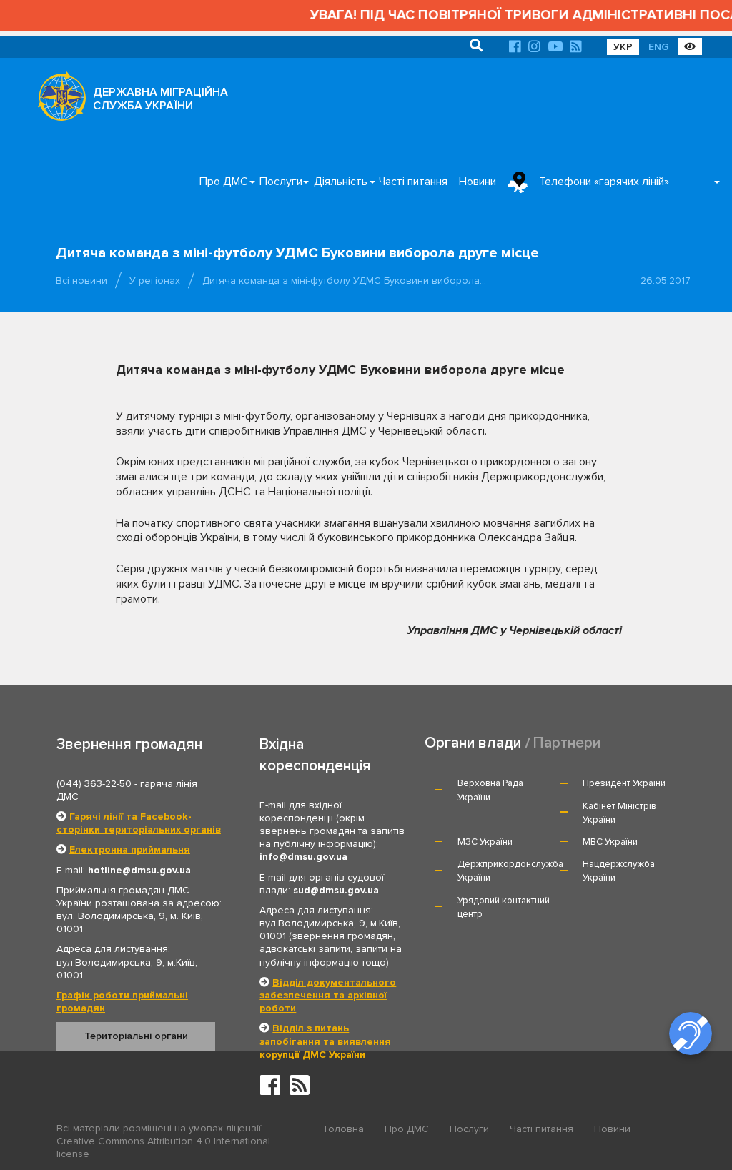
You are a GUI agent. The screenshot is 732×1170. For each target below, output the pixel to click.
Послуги (280, 181)
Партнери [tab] (566, 743)
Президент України (624, 783)
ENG (658, 47)
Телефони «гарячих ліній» (604, 181)
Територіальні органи (136, 1036)
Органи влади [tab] (473, 743)
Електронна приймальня (129, 849)
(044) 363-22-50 (94, 784)
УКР (623, 47)
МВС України (610, 842)
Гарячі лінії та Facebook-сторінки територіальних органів (138, 823)
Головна (344, 1129)
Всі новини (81, 280)
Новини (477, 181)
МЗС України (485, 842)
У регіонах (154, 280)
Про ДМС (223, 181)
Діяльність (340, 181)
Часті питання (413, 181)
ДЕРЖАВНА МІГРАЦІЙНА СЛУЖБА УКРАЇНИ (160, 99)
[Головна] (58, 100)
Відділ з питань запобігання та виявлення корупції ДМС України (325, 1041)
